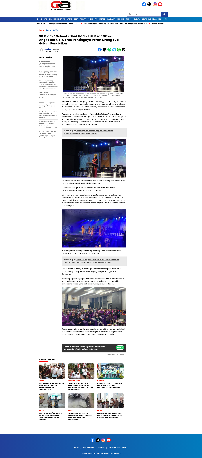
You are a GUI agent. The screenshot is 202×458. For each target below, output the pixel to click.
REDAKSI (101, 448)
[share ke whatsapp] (109, 51)
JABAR (69, 19)
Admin (47, 49)
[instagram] (155, 6)
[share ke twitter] (105, 51)
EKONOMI (120, 19)
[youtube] (160, 6)
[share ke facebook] (100, 51)
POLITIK (129, 19)
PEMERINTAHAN (59, 19)
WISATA (83, 19)
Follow (120, 347)
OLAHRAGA (111, 19)
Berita (48, 30)
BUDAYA (137, 19)
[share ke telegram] (114, 51)
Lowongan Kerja (149, 19)
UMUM (55, 30)
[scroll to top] (194, 454)
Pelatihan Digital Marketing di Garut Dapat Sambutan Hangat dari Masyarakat (101, 24)
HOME (39, 19)
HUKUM (102, 19)
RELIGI (160, 19)
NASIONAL (48, 19)
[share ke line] (119, 51)
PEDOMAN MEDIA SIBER (117, 448)
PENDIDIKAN (92, 19)
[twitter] (149, 6)
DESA (76, 19)
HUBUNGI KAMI (88, 448)
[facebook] (144, 6)
